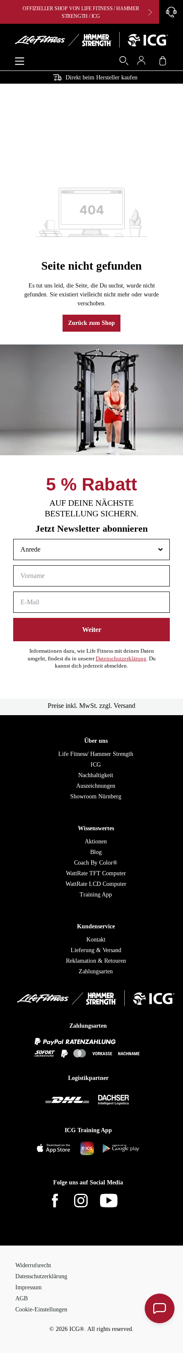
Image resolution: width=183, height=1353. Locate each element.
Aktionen (96, 841)
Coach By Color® (95, 863)
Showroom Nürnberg (95, 796)
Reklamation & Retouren (96, 961)
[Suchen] (121, 62)
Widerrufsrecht (33, 1265)
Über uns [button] (96, 741)
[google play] (121, 1149)
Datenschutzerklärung (121, 658)
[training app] (88, 1149)
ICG (96, 764)
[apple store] (55, 1149)
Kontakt (96, 939)
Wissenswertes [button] (96, 828)
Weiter (91, 629)
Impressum (28, 1287)
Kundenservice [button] (96, 926)
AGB (21, 1298)
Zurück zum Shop (91, 323)
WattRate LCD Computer (96, 884)
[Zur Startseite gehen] (91, 41)
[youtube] (114, 1201)
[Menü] (20, 61)
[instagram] (86, 1201)
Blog (96, 852)
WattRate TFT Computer (96, 873)
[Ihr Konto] (143, 62)
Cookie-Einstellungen (41, 1309)
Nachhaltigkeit (95, 775)
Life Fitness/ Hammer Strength (95, 754)
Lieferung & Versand (96, 950)
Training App (96, 894)
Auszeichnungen (95, 786)
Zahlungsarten (96, 971)
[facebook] (60, 1201)
